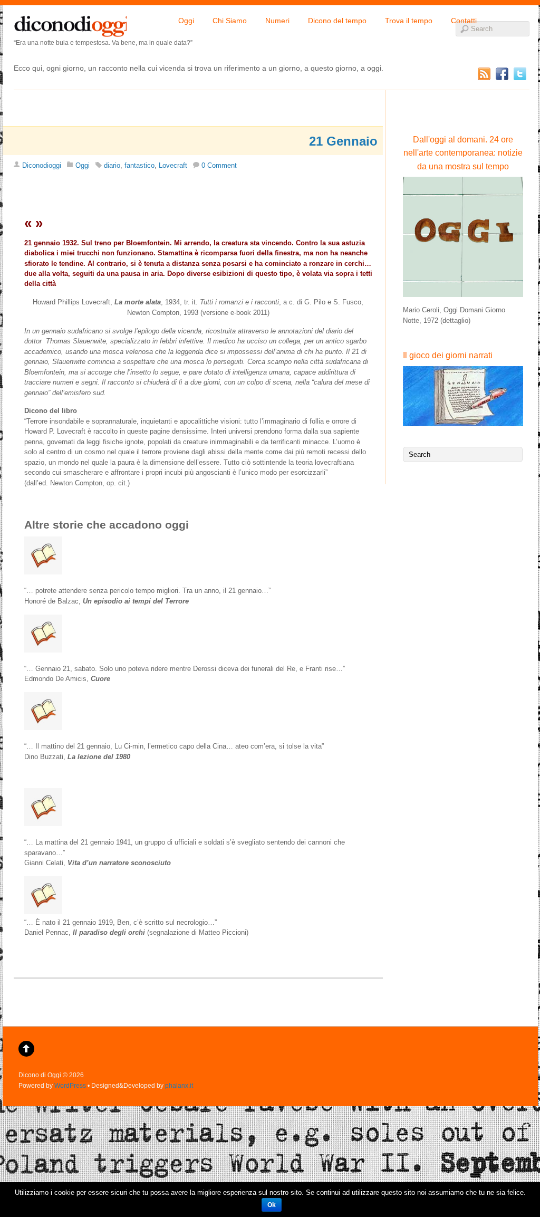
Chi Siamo (230, 20)
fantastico (139, 165)
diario (112, 165)
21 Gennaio (343, 141)
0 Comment (219, 165)
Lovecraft (173, 165)
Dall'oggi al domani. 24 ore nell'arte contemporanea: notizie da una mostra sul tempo (463, 153)
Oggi (186, 20)
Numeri (277, 20)
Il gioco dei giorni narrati (448, 355)
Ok (271, 1205)
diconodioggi (70, 24)
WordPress (70, 1085)
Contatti (464, 20)
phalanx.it (179, 1085)
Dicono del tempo (337, 20)
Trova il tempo (408, 20)
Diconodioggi (41, 165)
